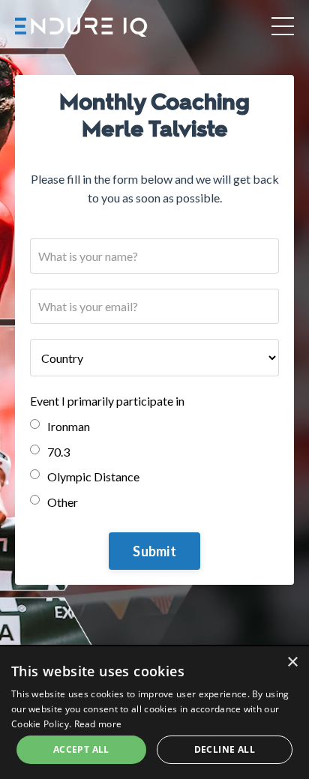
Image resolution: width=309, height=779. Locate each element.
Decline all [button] (224, 749)
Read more (98, 724)
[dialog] (154, 712)
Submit (154, 551)
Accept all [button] (81, 749)
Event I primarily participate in (107, 401)
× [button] (292, 662)
